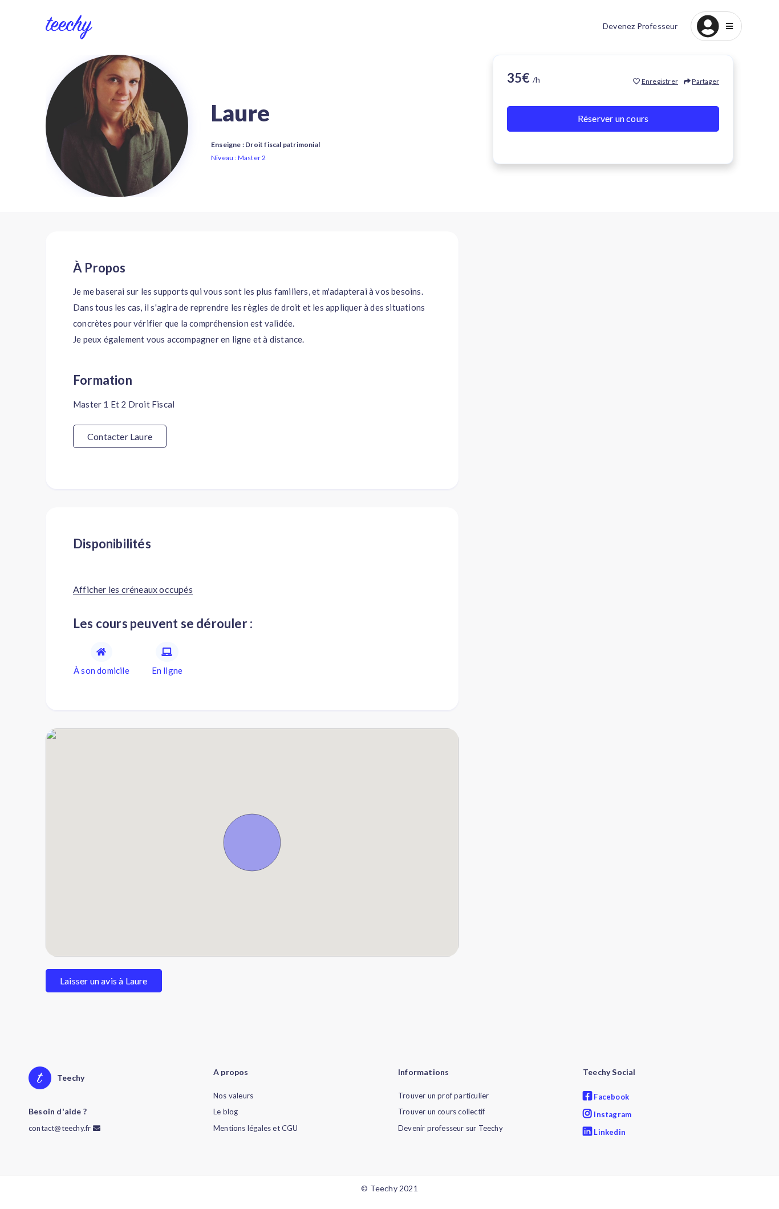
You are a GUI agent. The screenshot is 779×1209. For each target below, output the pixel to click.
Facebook (610, 1096)
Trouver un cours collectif (441, 1111)
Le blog (225, 1111)
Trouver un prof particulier (443, 1095)
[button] (716, 26)
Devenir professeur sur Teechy (450, 1128)
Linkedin (609, 1132)
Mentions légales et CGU (255, 1128)
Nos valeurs (233, 1095)
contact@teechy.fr (61, 1128)
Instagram (611, 1114)
